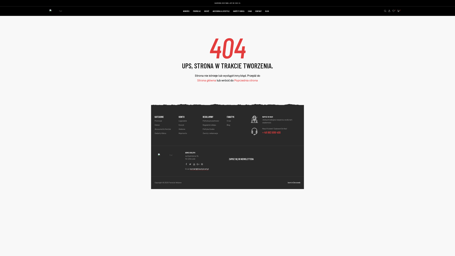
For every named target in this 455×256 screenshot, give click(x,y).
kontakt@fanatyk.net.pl (199, 169)
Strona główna (206, 80)
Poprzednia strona (246, 80)
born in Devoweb (294, 183)
